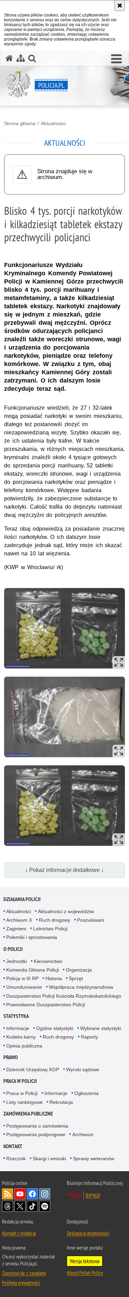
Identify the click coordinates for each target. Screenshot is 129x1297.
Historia (53, 978)
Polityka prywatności (21, 1282)
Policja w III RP (22, 978)
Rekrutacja (61, 1102)
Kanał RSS (7, 1193)
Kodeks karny (21, 1037)
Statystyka (16, 1016)
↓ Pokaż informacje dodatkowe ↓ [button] (64, 870)
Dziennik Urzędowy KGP (32, 1069)
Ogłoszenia (86, 1093)
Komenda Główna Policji (32, 970)
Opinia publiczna (24, 1046)
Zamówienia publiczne (28, 1113)
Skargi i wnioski (49, 1158)
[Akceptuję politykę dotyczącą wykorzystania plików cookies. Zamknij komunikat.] (120, 5)
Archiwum (83, 1134)
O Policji (13, 949)
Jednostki (16, 961)
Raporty (89, 1037)
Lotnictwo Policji (50, 928)
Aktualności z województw (66, 911)
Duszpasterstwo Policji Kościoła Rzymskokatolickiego (63, 996)
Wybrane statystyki (100, 1028)
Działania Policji (22, 899)
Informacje (17, 1028)
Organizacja (79, 970)
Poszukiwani (90, 920)
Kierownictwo (48, 961)
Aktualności (53, 123)
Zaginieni (16, 928)
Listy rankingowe (24, 1102)
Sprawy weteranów (93, 1158)
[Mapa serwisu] (21, 58)
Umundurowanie (24, 987)
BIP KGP (93, 1195)
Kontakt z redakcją (19, 1233)
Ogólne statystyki (54, 1028)
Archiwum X (19, 920)
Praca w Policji (20, 1081)
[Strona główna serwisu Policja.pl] (9, 58)
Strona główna (19, 123)
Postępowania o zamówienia (37, 1126)
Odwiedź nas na (19, 1193)
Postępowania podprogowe (35, 1134)
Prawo (10, 1057)
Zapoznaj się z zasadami (24, 1273)
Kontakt (12, 1146)
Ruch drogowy (54, 920)
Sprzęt (76, 978)
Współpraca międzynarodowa (81, 987)
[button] (116, 59)
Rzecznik (16, 1158)
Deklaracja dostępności (88, 1233)
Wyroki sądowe (82, 1069)
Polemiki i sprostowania (31, 937)
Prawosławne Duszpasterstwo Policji (45, 1004)
